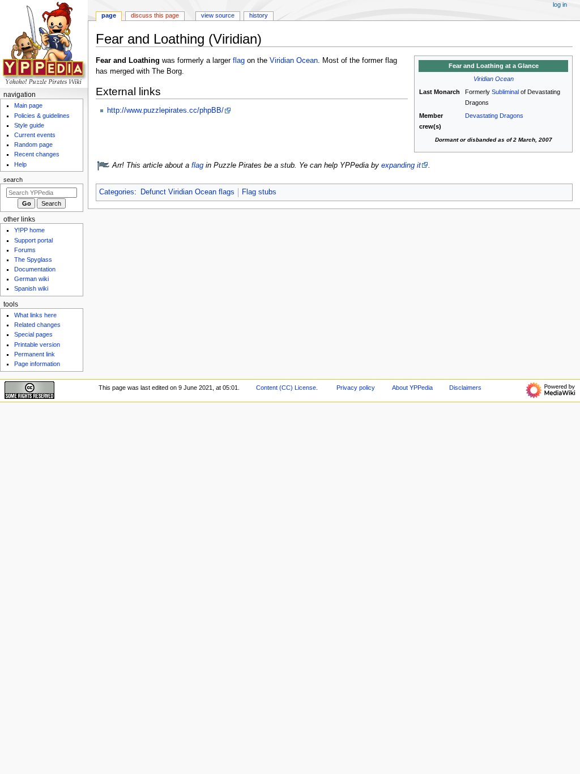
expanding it (401, 165)
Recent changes (36, 154)
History (258, 15)
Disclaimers (465, 387)
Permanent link (34, 354)
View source (217, 15)
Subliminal (505, 91)
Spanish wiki (31, 288)
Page (108, 15)
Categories (116, 192)
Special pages (33, 334)
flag (239, 61)
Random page (33, 144)
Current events (35, 134)
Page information (37, 363)
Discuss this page (155, 15)
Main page (28, 105)
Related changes (37, 324)
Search (13, 179)
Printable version (37, 344)
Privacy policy (355, 387)
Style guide (29, 125)
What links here (35, 315)
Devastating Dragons (494, 115)
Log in (560, 4)
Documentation (35, 269)
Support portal (33, 240)
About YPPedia (412, 387)
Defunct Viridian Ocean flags (187, 192)
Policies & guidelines (42, 115)
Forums (25, 249)
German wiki (31, 278)
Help (20, 164)
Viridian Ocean (494, 78)
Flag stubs (259, 192)
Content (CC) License (286, 387)
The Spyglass (33, 259)
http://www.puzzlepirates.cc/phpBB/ (165, 110)
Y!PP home (29, 230)
